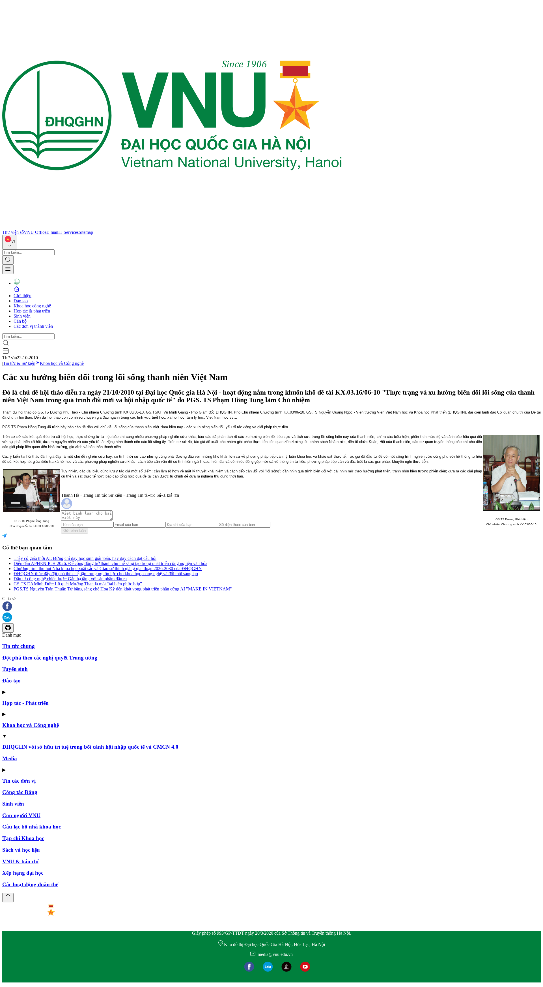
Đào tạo (21, 300)
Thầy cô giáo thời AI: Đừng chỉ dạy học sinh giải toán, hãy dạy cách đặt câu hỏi (85, 558)
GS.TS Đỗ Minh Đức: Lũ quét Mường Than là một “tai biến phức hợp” (78, 583)
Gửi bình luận (74, 530)
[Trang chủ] (172, 227)
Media (9, 758)
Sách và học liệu (21, 850)
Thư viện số (13, 232)
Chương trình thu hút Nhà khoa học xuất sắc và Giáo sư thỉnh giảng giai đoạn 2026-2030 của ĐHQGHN (108, 568)
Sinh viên (22, 316)
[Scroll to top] (8, 897)
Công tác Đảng (19, 792)
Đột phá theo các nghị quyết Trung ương (49, 658)
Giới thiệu (22, 295)
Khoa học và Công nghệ (62, 363)
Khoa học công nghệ (32, 305)
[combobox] (9, 242)
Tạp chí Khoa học (23, 838)
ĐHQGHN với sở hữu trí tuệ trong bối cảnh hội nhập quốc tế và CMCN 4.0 (90, 747)
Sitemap (86, 232)
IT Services (68, 232)
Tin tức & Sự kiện (19, 363)
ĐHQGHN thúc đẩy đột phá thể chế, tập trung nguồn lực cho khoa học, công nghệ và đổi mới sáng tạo (106, 573)
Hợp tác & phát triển (32, 311)
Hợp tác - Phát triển (25, 703)
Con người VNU (21, 815)
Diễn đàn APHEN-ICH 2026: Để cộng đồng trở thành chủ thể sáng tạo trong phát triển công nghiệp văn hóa (110, 563)
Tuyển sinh (15, 669)
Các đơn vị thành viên (33, 326)
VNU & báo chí (20, 861)
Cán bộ (20, 321)
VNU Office (35, 232)
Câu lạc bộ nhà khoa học (31, 827)
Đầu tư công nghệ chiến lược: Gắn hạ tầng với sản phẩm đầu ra (70, 578)
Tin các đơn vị (19, 781)
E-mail (52, 232)
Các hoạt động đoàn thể (30, 884)
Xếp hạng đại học (22, 873)
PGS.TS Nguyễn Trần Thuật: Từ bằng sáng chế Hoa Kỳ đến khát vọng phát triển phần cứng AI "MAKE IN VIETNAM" (123, 588)
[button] (271, 606)
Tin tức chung (18, 646)
